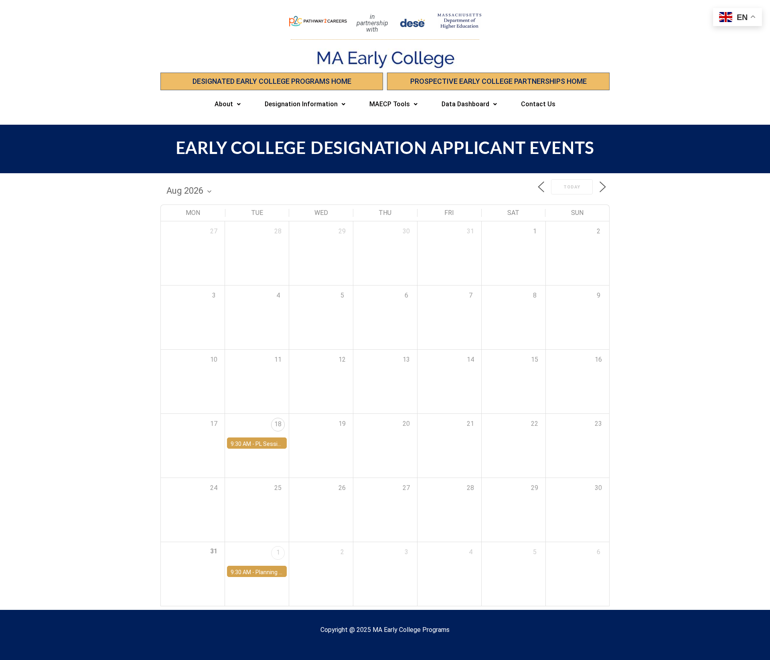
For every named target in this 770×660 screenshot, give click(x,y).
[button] (228, 104)
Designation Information (301, 104)
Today (571, 187)
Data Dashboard (465, 104)
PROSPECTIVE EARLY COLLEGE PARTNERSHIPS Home (498, 81)
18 (278, 424)
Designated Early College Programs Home (271, 81)
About (224, 104)
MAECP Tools (389, 104)
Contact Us (538, 104)
